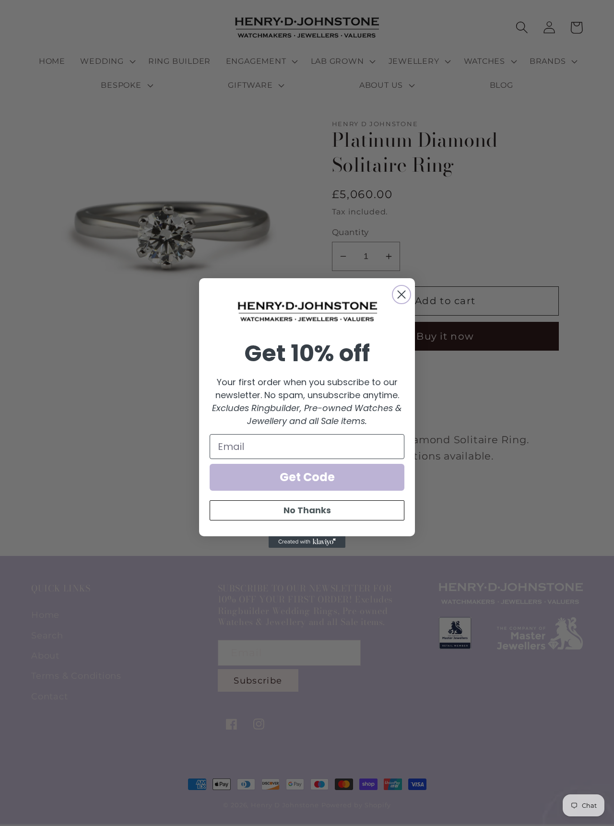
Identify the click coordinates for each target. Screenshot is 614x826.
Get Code (307, 477)
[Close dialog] (401, 294)
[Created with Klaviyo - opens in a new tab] (307, 542)
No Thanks (307, 510)
